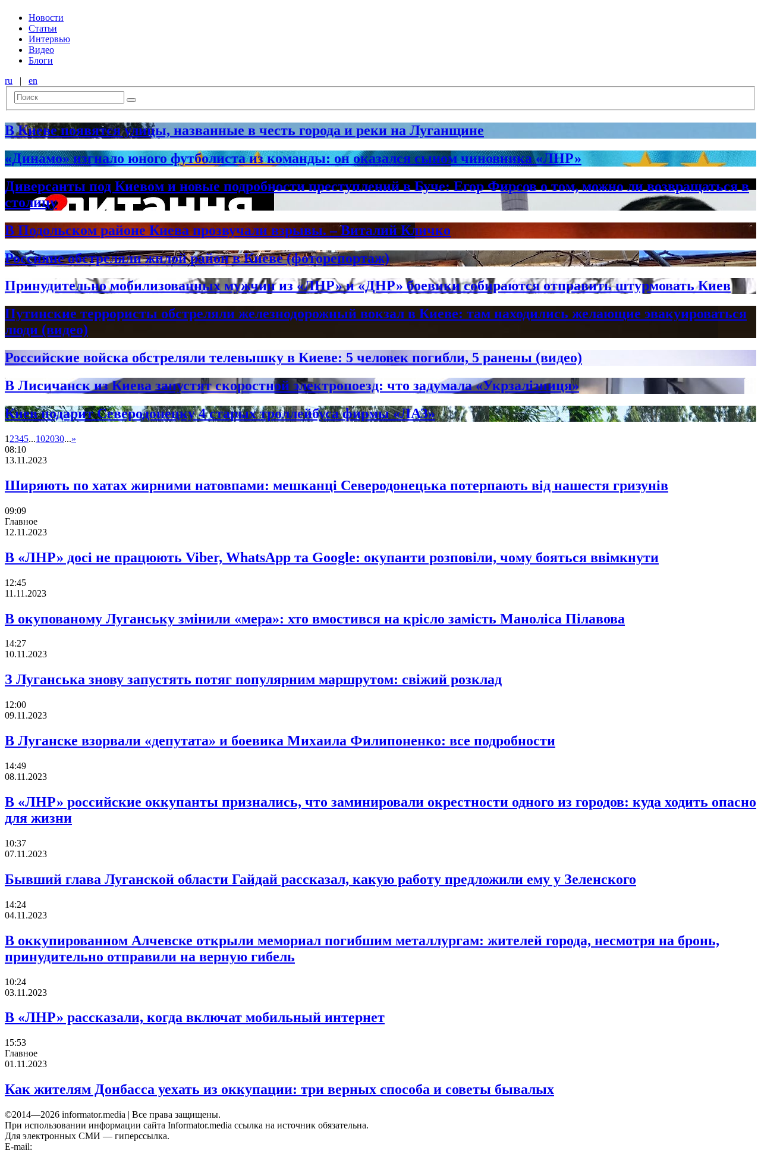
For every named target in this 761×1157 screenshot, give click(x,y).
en (33, 81)
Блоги (41, 60)
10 (40, 439)
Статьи (43, 28)
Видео (41, 50)
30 (59, 439)
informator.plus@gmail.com (86, 1147)
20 (50, 439)
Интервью (49, 39)
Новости (46, 17)
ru (8, 81)
